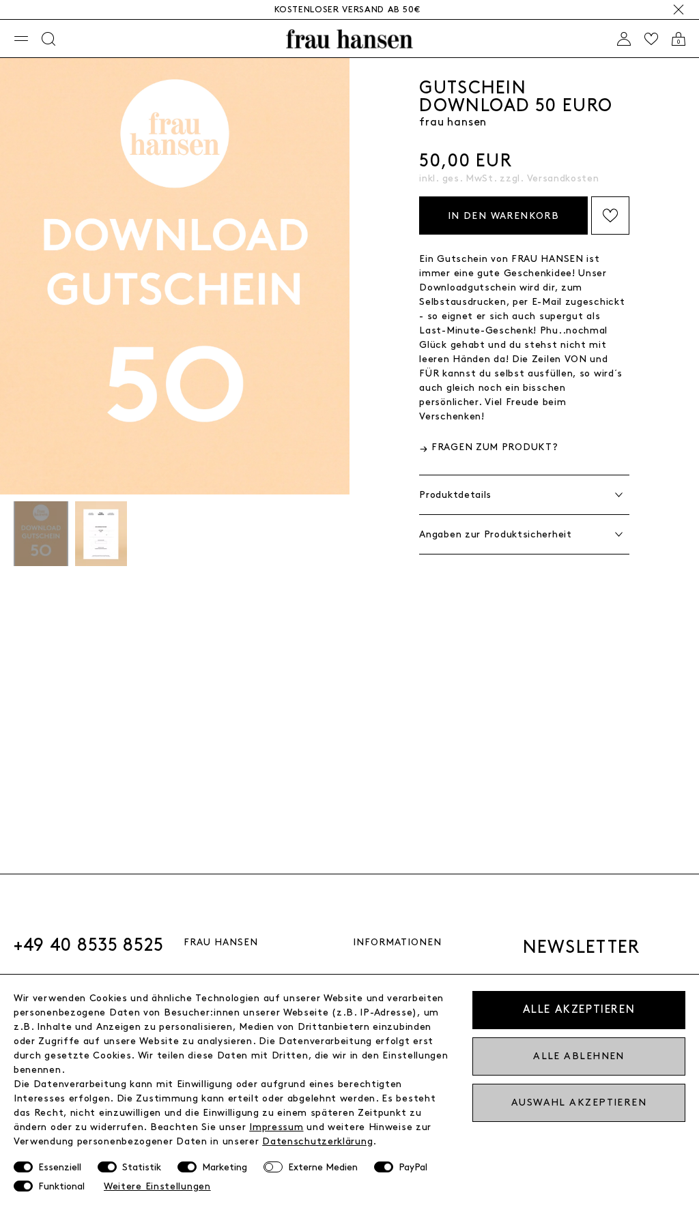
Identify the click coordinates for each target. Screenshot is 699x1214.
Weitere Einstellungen (157, 1186)
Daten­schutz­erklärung (317, 1141)
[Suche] (48, 39)
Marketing (224, 1167)
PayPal (413, 1167)
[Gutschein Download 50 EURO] (41, 535)
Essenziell (59, 1167)
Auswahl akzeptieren (578, 1102)
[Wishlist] (651, 39)
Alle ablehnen (579, 1056)
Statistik (141, 1167)
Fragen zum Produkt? (494, 447)
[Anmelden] (624, 39)
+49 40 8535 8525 (89, 945)
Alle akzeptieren (579, 1010)
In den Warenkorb (503, 215)
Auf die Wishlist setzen (610, 215)
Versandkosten (563, 178)
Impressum (276, 1127)
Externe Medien (323, 1167)
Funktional (61, 1186)
